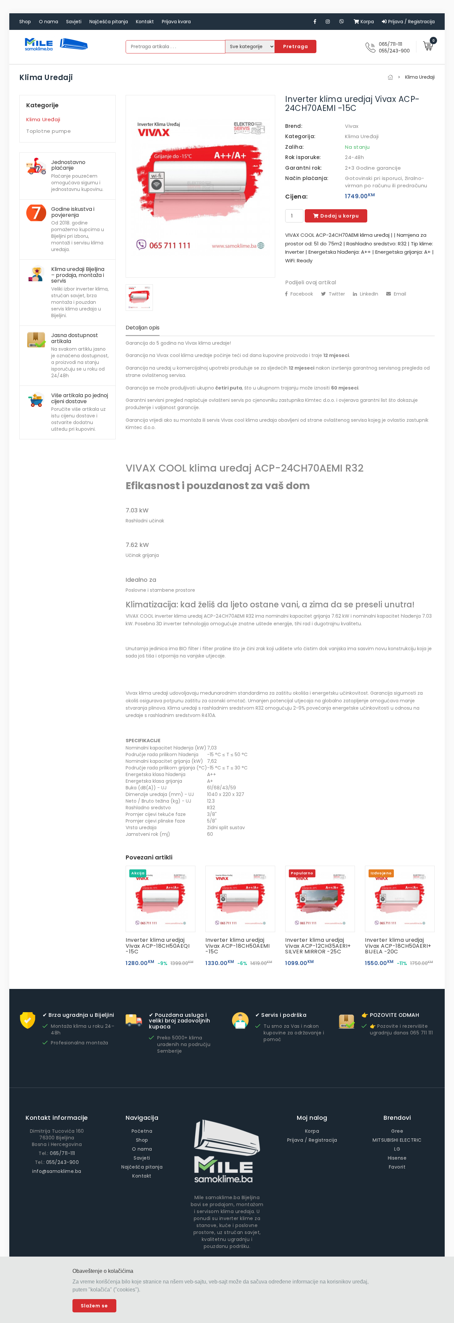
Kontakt (145, 21)
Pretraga (295, 46)
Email (399, 294)
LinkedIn (368, 294)
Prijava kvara (176, 21)
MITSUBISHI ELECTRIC (397, 1140)
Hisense (397, 1158)
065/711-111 (390, 44)
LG (397, 1149)
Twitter (336, 294)
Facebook (301, 294)
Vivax (352, 126)
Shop (25, 21)
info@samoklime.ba (56, 1171)
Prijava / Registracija (411, 21)
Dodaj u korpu (339, 216)
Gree (397, 1131)
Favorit (397, 1167)
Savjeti (73, 21)
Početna (142, 1131)
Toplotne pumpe (48, 131)
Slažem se (94, 1305)
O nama (48, 21)
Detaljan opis (143, 327)
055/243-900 (394, 50)
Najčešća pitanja (108, 21)
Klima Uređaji (43, 119)
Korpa (367, 21)
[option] (200, 186)
